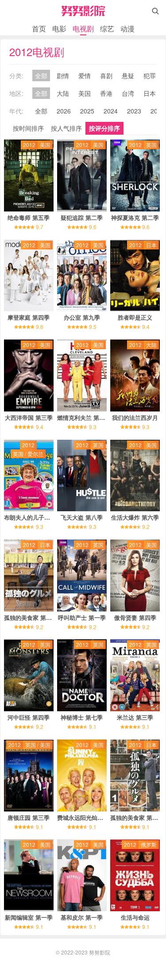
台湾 (128, 93)
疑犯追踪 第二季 (82, 217)
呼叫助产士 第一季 (82, 617)
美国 (84, 93)
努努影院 (99, 952)
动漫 (127, 28)
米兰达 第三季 (135, 717)
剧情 (63, 75)
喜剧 (106, 75)
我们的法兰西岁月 (135, 417)
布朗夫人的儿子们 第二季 (36, 517)
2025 (87, 110)
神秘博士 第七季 (82, 717)
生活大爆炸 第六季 (135, 517)
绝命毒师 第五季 (29, 217)
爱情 (84, 75)
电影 (59, 28)
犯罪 (149, 75)
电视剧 (83, 28)
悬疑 (128, 75)
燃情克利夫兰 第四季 (84, 417)
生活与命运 (135, 917)
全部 (41, 75)
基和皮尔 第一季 (82, 917)
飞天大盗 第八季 (82, 517)
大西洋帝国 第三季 (29, 417)
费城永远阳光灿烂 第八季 (89, 817)
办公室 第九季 (82, 317)
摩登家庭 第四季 (29, 317)
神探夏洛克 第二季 (135, 217)
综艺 (107, 28)
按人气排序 (66, 128)
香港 (106, 93)
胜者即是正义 (135, 317)
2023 (134, 110)
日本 (149, 93)
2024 (111, 110)
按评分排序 (104, 128)
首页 (39, 28)
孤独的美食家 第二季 (31, 617)
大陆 (63, 93)
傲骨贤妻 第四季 (135, 617)
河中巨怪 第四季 (29, 717)
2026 (64, 110)
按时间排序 (28, 128)
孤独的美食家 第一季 (137, 817)
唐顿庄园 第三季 (29, 817)
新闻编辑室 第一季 (29, 917)
